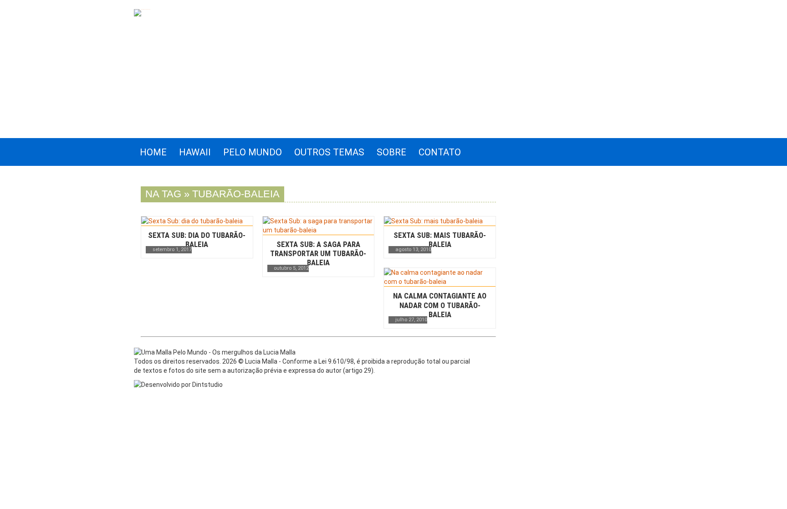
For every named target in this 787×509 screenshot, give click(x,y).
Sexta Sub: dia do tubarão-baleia (196, 240)
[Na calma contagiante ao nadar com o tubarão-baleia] (440, 277)
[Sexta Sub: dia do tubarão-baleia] (197, 221)
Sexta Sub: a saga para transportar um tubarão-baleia (318, 253)
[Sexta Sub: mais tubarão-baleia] (440, 221)
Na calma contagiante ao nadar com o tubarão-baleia (439, 305)
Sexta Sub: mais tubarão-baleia (440, 240)
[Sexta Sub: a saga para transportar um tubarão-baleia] (318, 225)
